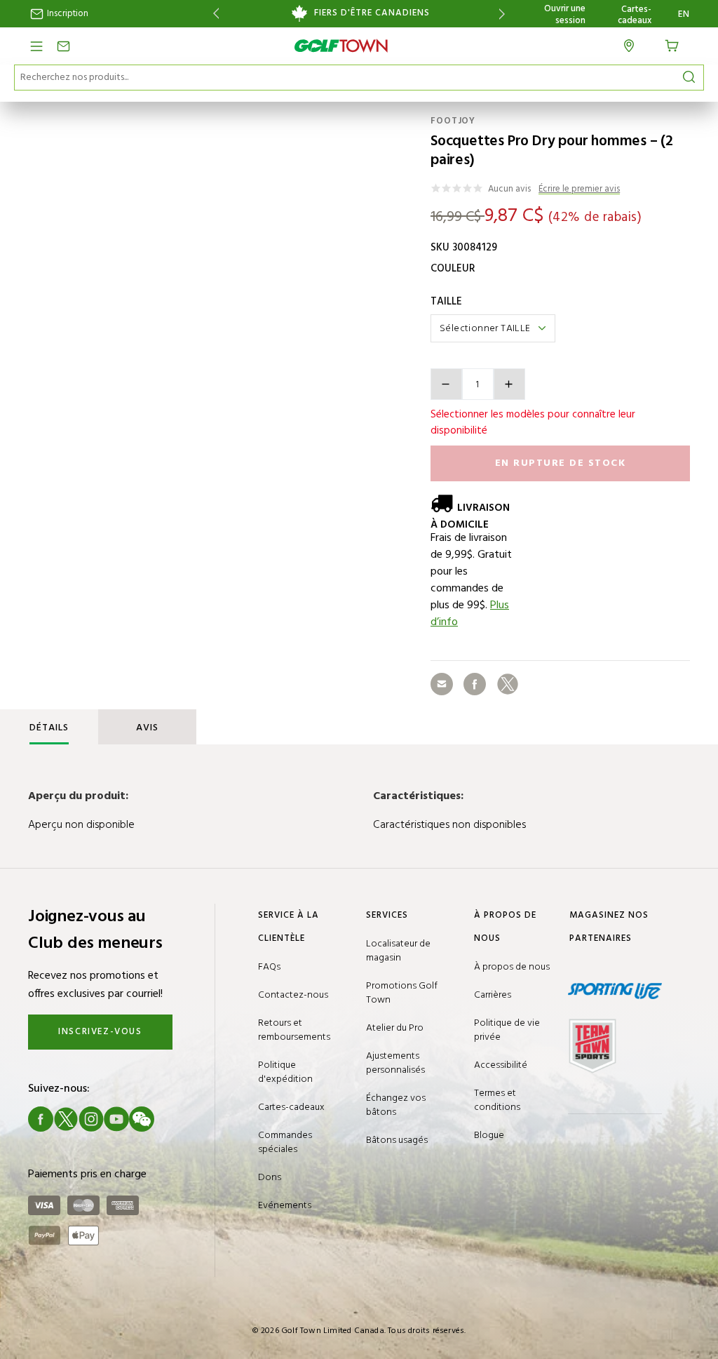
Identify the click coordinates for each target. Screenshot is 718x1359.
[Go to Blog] (167, 1119)
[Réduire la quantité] (446, 384)
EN (684, 15)
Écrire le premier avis (579, 189)
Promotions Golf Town (402, 993)
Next (504, 14)
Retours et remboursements (294, 1030)
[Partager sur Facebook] (474, 684)
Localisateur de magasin (398, 951)
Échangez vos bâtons (396, 1105)
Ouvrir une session (564, 14)
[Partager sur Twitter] (507, 684)
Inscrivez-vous (100, 1031)
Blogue (489, 1135)
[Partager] (442, 684)
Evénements (284, 1206)
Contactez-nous (293, 995)
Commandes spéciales (285, 1142)
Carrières (492, 995)
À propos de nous (512, 967)
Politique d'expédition (285, 1072)
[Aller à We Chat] (141, 1119)
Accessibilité (500, 1065)
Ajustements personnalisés (395, 1063)
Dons (269, 1178)
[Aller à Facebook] (40, 1119)
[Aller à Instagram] (91, 1119)
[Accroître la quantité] (509, 384)
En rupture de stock (560, 463)
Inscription (66, 13)
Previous (213, 14)
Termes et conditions (497, 1100)
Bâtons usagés (397, 1140)
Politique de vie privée (507, 1030)
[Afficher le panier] (676, 44)
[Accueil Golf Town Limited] (341, 46)
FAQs (269, 967)
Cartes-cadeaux (634, 15)
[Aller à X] (66, 1119)
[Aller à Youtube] (116, 1119)
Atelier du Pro (395, 1028)
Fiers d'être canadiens (372, 13)
